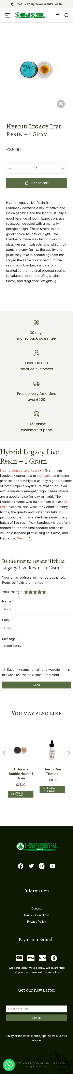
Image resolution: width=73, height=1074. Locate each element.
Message (10, 639)
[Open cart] (57, 15)
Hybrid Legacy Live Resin (19, 470)
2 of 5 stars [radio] (31, 592)
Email (7, 620)
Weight (22, 538)
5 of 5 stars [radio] (44, 592)
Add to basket (19, 794)
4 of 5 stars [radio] (40, 592)
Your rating (12, 592)
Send (36, 684)
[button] (7, 15)
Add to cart (39, 183)
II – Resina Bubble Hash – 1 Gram (21, 773)
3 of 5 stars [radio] (35, 592)
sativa (48, 476)
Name (8, 601)
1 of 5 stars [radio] (26, 592)
